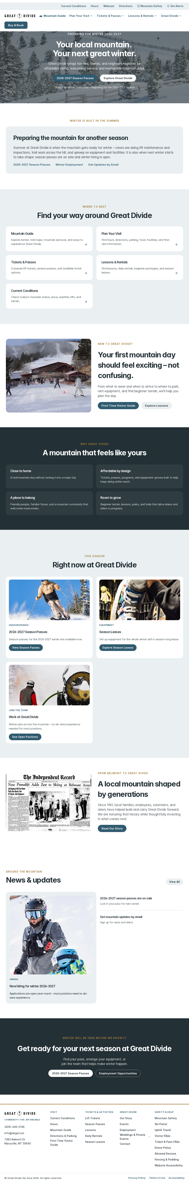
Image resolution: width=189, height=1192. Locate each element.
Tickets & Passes (110, 16)
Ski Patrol (161, 1124)
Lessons (90, 1130)
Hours (95, 6)
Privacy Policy (137, 1177)
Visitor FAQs (162, 1135)
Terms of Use (157, 1177)
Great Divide (171, 16)
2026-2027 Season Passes (31, 164)
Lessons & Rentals (142, 16)
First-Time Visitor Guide (61, 1142)
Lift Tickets (92, 1118)
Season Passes (95, 1124)
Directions (126, 6)
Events (124, 1124)
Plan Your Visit (80, 16)
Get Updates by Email (103, 164)
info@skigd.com (14, 1133)
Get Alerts (176, 6)
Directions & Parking (63, 1135)
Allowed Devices (165, 1153)
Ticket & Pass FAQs (167, 1141)
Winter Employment (69, 164)
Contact (125, 1143)
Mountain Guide (55, 16)
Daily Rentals (93, 1135)
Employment (128, 1130)
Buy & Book (16, 25)
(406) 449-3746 (14, 1126)
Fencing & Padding (167, 1159)
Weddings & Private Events (135, 1136)
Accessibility (177, 1177)
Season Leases (95, 1141)
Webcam (108, 6)
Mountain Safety (151, 6)
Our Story (126, 1118)
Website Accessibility (169, 1165)
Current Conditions (73, 6)
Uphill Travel (163, 1130)
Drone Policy (163, 1147)
